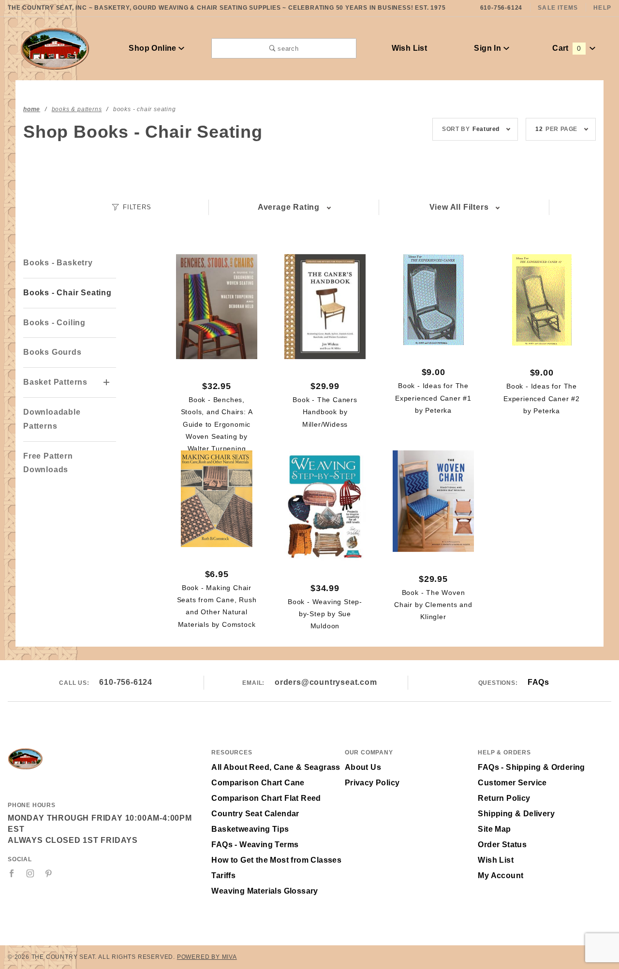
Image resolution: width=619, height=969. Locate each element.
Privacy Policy (372, 783)
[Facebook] (12, 873)
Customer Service (512, 783)
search (287, 48)
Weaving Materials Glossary (264, 891)
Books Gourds (52, 352)
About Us (363, 767)
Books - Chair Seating (67, 293)
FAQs (538, 682)
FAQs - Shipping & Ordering (531, 767)
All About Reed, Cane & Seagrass (275, 767)
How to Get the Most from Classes (276, 860)
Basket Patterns (55, 382)
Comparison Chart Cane (257, 783)
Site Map (494, 829)
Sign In (488, 48)
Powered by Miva (207, 957)
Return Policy (504, 798)
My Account (500, 875)
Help (602, 7)
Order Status (502, 844)
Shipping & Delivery (516, 814)
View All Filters (459, 207)
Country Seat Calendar (255, 814)
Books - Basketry (58, 263)
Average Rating (289, 207)
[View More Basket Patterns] (107, 382)
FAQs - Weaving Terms (254, 844)
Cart (566, 48)
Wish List (409, 48)
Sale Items (558, 7)
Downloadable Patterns (52, 419)
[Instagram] (30, 873)
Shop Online (153, 48)
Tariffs (223, 875)
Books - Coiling (54, 322)
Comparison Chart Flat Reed (266, 798)
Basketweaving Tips (250, 829)
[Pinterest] (48, 873)
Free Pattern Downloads (48, 463)
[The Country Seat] (55, 47)
